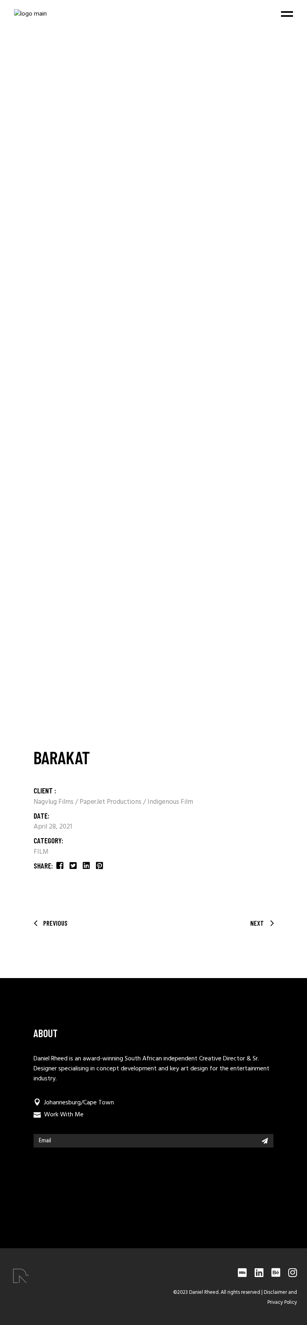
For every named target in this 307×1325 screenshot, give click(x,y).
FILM (41, 852)
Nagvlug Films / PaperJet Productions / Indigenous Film (113, 802)
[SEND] (264, 1141)
